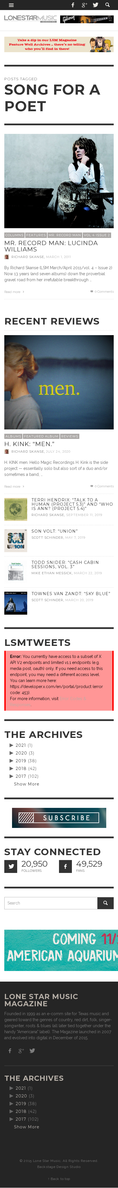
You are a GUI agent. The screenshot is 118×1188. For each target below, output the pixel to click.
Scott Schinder (47, 538)
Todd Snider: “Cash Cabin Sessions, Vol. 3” (65, 564)
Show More (27, 784)
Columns (14, 235)
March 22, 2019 (88, 573)
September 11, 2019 (84, 515)
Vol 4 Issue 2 (97, 235)
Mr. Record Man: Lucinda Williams (51, 246)
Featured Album (41, 436)
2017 (21, 776)
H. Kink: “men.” (29, 444)
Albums (13, 436)
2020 (21, 753)
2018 (21, 768)
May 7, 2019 (75, 538)
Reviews (69, 436)
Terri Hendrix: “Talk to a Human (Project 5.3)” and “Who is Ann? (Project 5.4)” (72, 504)
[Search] (11, 5)
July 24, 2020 (58, 452)
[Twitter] (95, 5)
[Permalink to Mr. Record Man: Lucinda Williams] (59, 188)
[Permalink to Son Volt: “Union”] (15, 540)
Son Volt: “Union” (55, 531)
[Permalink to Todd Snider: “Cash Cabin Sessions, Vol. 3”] (15, 571)
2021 (21, 745)
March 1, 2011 (58, 257)
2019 (21, 760)
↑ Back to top (59, 1179)
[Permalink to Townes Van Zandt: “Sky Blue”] (15, 603)
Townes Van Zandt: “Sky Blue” (71, 593)
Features (36, 235)
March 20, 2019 (79, 600)
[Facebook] (73, 5)
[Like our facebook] (65, 866)
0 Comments (104, 292)
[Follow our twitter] (10, 866)
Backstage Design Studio (58, 1167)
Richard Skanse (27, 257)
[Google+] (84, 5)
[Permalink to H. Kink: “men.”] (59, 389)
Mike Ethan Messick (52, 573)
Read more (12, 292)
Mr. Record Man (65, 235)
